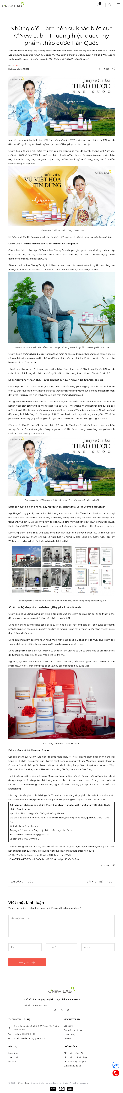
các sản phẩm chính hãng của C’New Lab (40, 795)
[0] (98, 4)
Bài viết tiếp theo (99, 882)
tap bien (15, 65)
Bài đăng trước (21, 882)
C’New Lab (14, 354)
